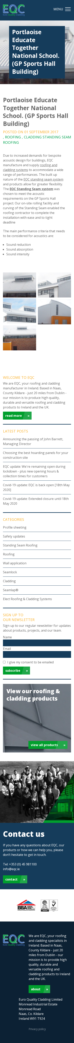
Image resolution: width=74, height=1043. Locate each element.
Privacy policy (37, 1029)
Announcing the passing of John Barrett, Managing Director (33, 441)
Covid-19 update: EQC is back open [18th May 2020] (36, 487)
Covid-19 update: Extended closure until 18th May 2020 (36, 501)
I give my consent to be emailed (30, 662)
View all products (44, 745)
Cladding (9, 581)
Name (7, 637)
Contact (11, 879)
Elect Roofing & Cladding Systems (27, 599)
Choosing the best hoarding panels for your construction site (35, 455)
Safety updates (14, 536)
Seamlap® (10, 590)
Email (7, 648)
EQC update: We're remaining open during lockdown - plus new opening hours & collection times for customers (34, 471)
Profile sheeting (14, 527)
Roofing (9, 554)
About (35, 989)
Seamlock (10, 572)
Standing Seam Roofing (20, 545)
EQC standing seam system (43, 179)
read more (13, 415)
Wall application (14, 563)
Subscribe (12, 670)
